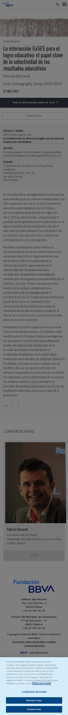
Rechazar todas (34, 700)
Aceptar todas (34, 709)
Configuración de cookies (34, 691)
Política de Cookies (42, 683)
